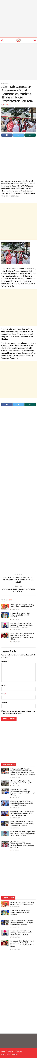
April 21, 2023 (15, 850)
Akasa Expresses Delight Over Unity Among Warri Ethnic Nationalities (22, 606)
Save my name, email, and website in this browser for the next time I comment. (19, 712)
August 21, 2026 (15, 807)
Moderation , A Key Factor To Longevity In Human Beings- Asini (21, 782)
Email (3, 694)
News (7, 83)
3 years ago (16, 105)
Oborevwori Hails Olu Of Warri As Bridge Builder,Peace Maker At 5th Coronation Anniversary (21, 803)
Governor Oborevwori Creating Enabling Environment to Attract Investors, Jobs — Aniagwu (21, 625)
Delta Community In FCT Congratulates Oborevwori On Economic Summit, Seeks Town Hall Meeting (22, 792)
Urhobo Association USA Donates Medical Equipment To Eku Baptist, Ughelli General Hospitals (22, 823)
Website (4, 702)
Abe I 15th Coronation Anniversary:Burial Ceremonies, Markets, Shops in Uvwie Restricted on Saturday (22, 844)
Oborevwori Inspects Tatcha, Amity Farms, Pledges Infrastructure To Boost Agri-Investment (22, 813)
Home (3, 83)
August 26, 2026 (15, 609)
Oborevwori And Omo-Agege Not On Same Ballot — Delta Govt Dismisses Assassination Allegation (22, 833)
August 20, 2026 (15, 797)
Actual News (6, 105)
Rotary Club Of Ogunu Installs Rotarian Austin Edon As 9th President (20, 615)
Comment (5, 661)
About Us (10, 1051)
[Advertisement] (18, 18)
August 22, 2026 (15, 838)
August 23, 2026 (15, 785)
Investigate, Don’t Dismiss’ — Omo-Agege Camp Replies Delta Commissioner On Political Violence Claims (22, 636)
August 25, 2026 (15, 629)
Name (3, 685)
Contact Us (19, 1051)
